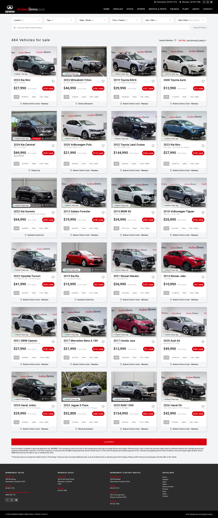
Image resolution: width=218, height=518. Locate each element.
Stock (130, 9)
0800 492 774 (10, 495)
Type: (49, 20)
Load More (109, 442)
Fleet (186, 9)
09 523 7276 (172, 2)
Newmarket (161, 2)
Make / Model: (85, 20)
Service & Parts (158, 9)
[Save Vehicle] (53, 81)
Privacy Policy (41, 514)
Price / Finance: (119, 20)
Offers (141, 9)
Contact (208, 9)
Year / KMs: (150, 20)
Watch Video (50, 73)
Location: (17, 20)
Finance (174, 9)
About (195, 9)
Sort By (181, 40)
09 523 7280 (195, 2)
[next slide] (55, 61)
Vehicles (118, 9)
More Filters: (183, 20)
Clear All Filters (200, 28)
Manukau (186, 2)
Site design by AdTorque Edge (199, 514)
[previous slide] (13, 61)
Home (106, 9)
